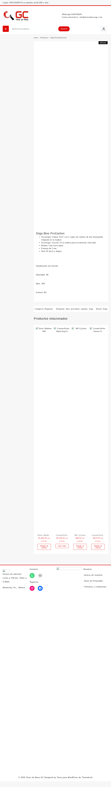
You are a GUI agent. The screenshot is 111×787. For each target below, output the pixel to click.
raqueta (84, 309)
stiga (91, 309)
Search (64, 29)
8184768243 (76, 14)
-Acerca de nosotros (92, 575)
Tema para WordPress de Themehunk (75, 777)
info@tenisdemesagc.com (90, 17)
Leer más (62, 546)
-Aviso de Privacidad (93, 581)
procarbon (75, 309)
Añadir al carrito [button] (44, 547)
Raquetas (49, 309)
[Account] (103, 29)
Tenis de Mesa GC (35, 777)
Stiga (105, 309)
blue (68, 309)
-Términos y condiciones (94, 587)
